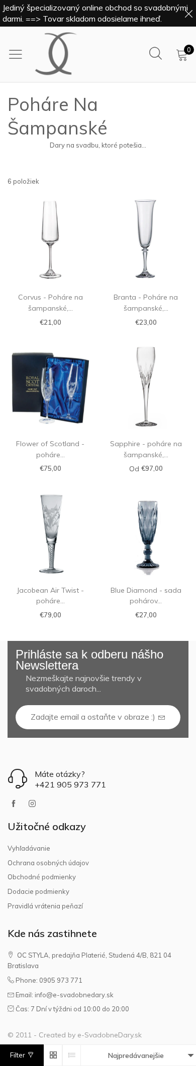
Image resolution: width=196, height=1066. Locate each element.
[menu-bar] (18, 54)
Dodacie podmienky (38, 891)
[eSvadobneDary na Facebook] (14, 804)
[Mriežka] (53, 1055)
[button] (161, 717)
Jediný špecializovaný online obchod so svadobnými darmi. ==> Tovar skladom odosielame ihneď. (95, 13)
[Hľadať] (155, 54)
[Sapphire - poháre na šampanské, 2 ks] (145, 386)
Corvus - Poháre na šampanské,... (50, 303)
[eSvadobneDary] (56, 54)
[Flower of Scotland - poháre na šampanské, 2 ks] (50, 386)
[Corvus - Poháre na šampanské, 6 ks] (50, 239)
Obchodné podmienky (42, 877)
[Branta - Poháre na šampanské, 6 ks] (145, 239)
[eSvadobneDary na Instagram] (32, 804)
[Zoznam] (71, 1055)
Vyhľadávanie (29, 848)
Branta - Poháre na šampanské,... (146, 303)
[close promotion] (188, 13)
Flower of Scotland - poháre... (50, 449)
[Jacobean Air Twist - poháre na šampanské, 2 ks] (50, 532)
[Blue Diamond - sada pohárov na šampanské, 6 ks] (145, 532)
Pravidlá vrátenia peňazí (45, 906)
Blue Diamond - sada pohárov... (146, 596)
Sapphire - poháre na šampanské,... (146, 449)
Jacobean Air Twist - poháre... (50, 596)
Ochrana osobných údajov (48, 863)
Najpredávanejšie (136, 1055)
